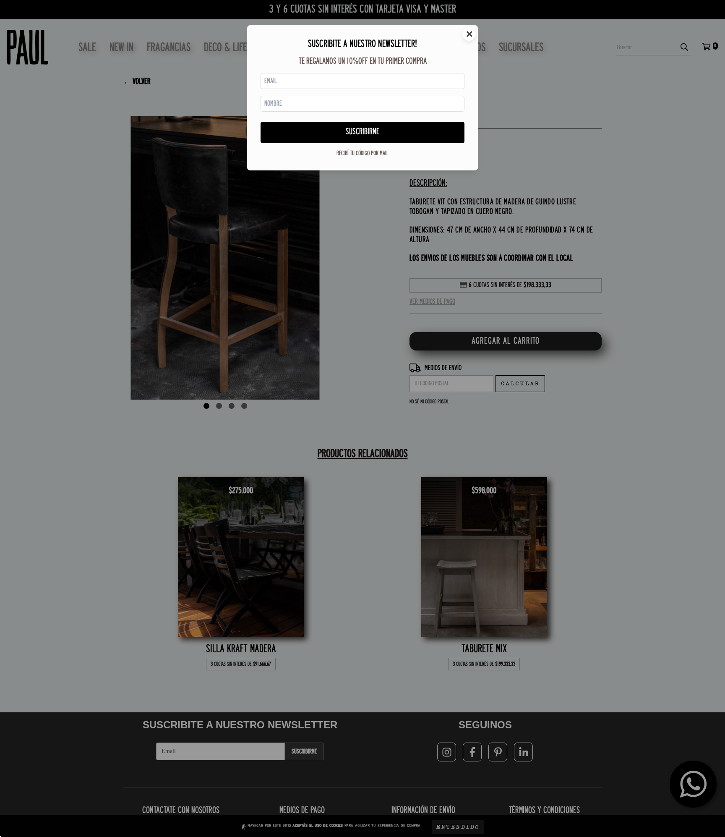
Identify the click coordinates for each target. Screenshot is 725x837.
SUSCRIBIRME (362, 132)
